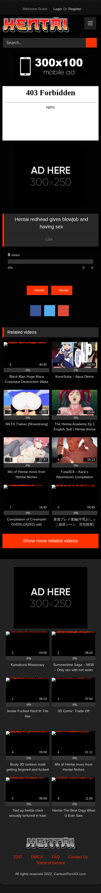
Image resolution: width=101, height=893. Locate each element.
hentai (63, 290)
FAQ (56, 857)
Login (57, 9)
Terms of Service (50, 863)
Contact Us (78, 857)
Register (74, 9)
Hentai (39, 290)
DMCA (37, 857)
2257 (17, 857)
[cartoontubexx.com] (41, 25)
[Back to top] (86, 878)
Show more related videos (50, 540)
